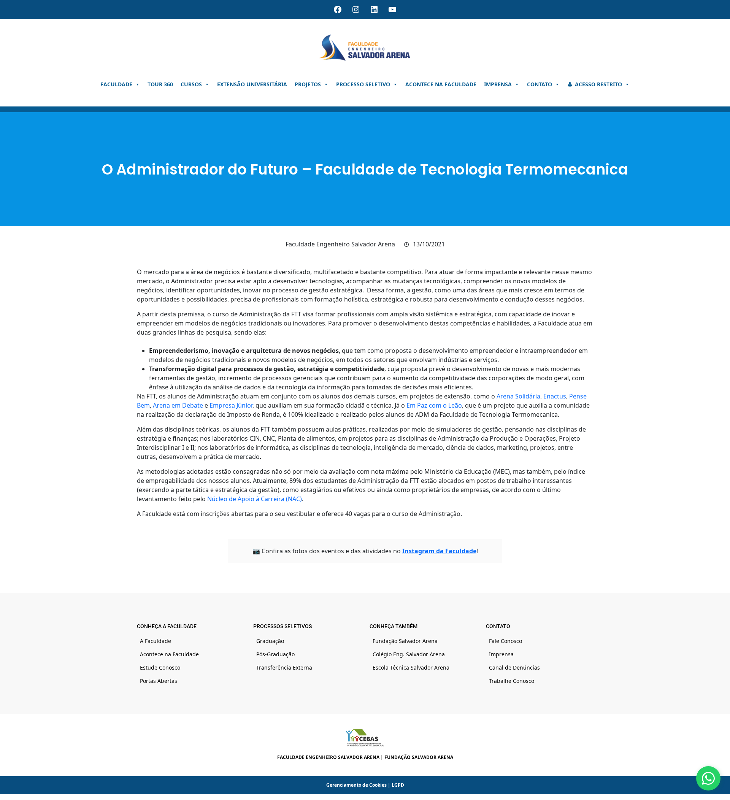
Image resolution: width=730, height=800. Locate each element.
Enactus (554, 396)
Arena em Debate (178, 405)
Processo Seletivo (363, 84)
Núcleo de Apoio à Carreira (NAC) (254, 499)
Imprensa (498, 84)
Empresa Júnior (230, 405)
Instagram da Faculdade (439, 551)
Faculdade (116, 84)
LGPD (398, 785)
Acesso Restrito (598, 84)
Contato (539, 84)
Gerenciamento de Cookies (356, 785)
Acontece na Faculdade (440, 84)
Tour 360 (160, 84)
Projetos (308, 84)
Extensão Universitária (252, 84)
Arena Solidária (518, 396)
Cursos (191, 84)
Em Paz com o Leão (434, 405)
